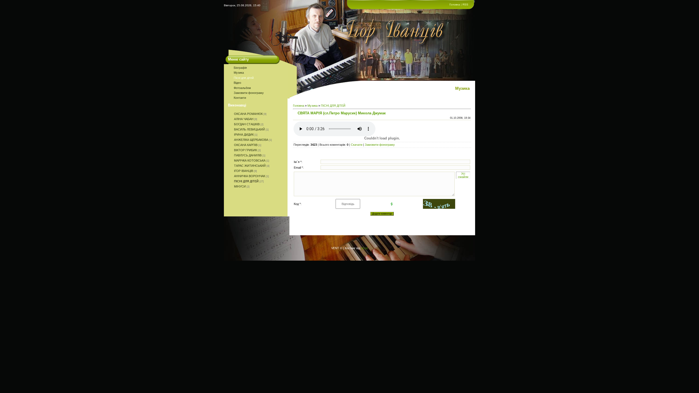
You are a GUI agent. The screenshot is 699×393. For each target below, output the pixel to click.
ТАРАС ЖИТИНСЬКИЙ (250, 165)
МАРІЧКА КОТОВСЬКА (249, 160)
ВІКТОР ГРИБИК (245, 150)
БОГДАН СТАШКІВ (247, 124)
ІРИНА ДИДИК (244, 134)
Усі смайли (463, 175)
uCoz (364, 248)
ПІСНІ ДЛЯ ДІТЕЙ (246, 181)
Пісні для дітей (244, 77)
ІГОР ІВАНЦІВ (243, 170)
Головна (454, 4)
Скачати (356, 144)
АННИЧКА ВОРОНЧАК (249, 176)
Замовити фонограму (249, 92)
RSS (465, 4)
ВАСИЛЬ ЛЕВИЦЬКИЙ (249, 129)
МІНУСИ (240, 186)
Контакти (240, 97)
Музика (239, 72)
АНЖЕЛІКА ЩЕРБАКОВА (251, 139)
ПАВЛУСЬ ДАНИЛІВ (248, 155)
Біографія (240, 67)
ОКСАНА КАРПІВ (245, 145)
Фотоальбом (242, 88)
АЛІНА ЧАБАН (243, 119)
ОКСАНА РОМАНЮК (248, 113)
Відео (237, 82)
